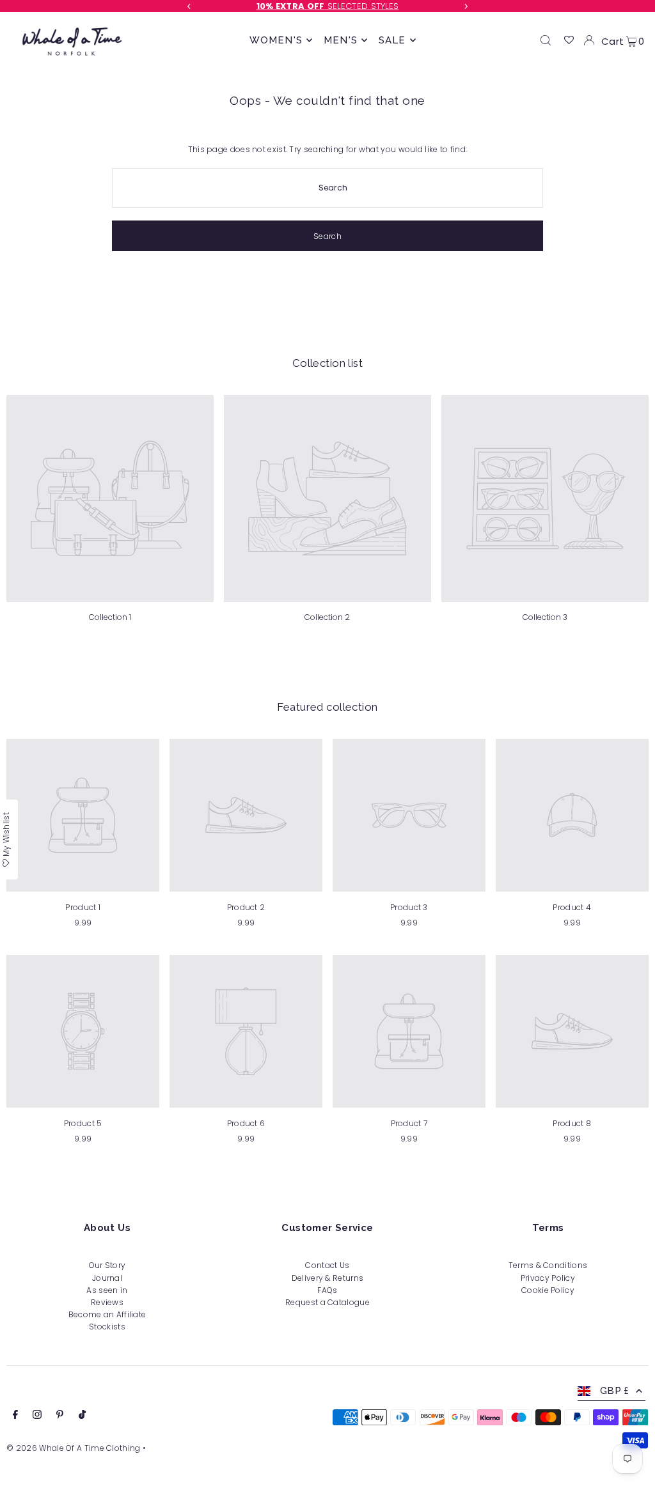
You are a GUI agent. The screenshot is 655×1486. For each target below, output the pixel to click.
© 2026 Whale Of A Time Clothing (73, 1448)
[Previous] (189, 6)
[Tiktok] (82, 1416)
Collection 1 (110, 617)
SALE (392, 40)
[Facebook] (15, 1416)
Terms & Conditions (548, 1265)
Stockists (107, 1326)
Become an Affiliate (107, 1314)
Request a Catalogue (327, 1302)
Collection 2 (327, 617)
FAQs (327, 1290)
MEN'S (341, 40)
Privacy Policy (548, 1278)
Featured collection (327, 706)
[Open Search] (546, 40)
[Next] (465, 6)
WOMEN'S (276, 40)
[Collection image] (110, 498)
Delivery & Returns (327, 1278)
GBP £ (614, 1391)
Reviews (107, 1302)
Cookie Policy (547, 1290)
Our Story (107, 1265)
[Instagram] (37, 1416)
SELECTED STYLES (327, 6)
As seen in (106, 1290)
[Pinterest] (59, 1416)
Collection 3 (545, 617)
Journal (107, 1278)
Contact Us (327, 1265)
